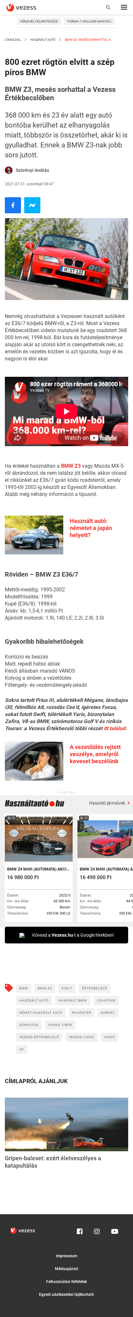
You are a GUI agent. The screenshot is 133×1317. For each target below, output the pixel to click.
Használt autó (43, 39)
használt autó (34, 1000)
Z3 (21, 1049)
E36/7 (67, 988)
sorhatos (28, 1025)
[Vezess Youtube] (114, 1230)
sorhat (108, 1012)
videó (109, 1037)
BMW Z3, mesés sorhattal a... (89, 39)
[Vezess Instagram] (97, 1230)
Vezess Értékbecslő (39, 1037)
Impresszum (66, 1256)
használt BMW (72, 1000)
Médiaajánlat (66, 1269)
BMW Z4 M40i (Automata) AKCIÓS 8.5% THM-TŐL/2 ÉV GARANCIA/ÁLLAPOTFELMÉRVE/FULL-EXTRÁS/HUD (38, 869)
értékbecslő (94, 988)
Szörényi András (32, 170)
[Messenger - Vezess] (32, 205)
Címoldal (13, 39)
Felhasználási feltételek (66, 1281)
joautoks (106, 1000)
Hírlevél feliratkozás (39, 21)
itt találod (114, 728)
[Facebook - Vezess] (13, 205)
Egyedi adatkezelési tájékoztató (66, 1294)
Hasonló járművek (107, 803)
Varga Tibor (60, 1025)
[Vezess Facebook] (80, 1230)
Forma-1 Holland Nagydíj (89, 21)
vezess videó (81, 1037)
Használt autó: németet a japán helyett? (91, 527)
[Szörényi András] (9, 170)
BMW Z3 (71, 466)
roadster (81, 1012)
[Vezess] (27, 7)
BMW (23, 988)
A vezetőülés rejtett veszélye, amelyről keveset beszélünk (95, 754)
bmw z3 (45, 988)
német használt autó (40, 1012)
